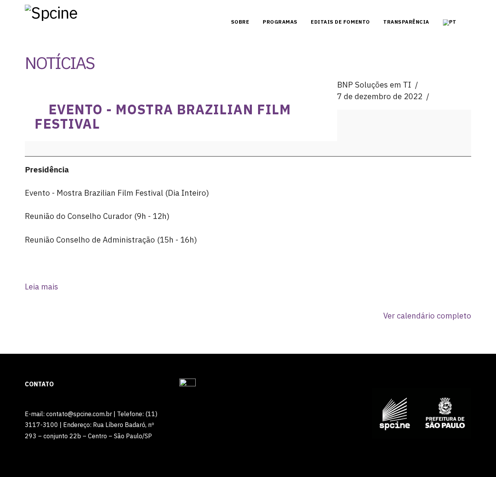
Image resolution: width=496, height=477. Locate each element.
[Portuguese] (449, 21)
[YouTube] (430, 8)
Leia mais (41, 286)
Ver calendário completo (427, 315)
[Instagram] (445, 8)
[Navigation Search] (465, 21)
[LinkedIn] (416, 8)
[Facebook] (401, 8)
